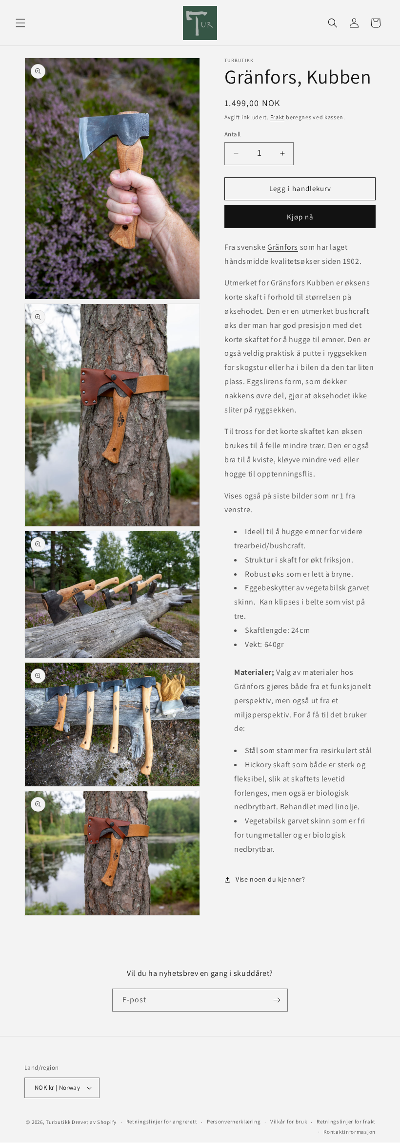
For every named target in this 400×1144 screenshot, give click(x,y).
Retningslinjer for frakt (346, 1121)
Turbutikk (58, 1122)
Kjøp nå (300, 216)
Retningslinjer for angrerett (162, 1121)
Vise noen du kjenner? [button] (270, 879)
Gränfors (282, 247)
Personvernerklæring (233, 1121)
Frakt (277, 117)
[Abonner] (276, 1000)
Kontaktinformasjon (349, 1131)
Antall (232, 134)
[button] (20, 23)
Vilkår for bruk (288, 1121)
